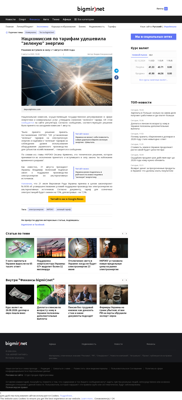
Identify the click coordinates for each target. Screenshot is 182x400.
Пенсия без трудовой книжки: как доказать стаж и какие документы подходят (80, 311)
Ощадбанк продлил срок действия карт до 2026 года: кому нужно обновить (153, 159)
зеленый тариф (64, 209)
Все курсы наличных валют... (153, 79)
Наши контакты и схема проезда (21, 368)
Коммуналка (31, 32)
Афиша (67, 19)
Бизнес (82, 26)
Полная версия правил (17, 387)
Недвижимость (97, 26)
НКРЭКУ (50, 209)
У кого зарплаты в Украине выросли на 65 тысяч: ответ (19, 263)
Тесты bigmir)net (47, 32)
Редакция (45, 368)
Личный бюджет (25, 26)
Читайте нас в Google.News (66, 199)
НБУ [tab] (151, 55)
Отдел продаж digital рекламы (38, 375)
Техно (55, 19)
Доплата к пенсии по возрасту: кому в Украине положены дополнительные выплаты (49, 313)
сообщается (27, 122)
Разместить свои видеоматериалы (90, 368)
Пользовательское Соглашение (126, 368)
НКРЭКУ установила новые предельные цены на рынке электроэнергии (111, 265)
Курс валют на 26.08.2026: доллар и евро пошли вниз (17, 310)
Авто (46, 19)
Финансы (34, 19)
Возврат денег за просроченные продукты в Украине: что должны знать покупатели (153, 169)
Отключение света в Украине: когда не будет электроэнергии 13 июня (82, 265)
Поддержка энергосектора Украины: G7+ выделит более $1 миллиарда (51, 265)
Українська (170, 26)
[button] (122, 233)
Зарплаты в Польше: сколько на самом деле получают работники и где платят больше (153, 114)
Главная (10, 26)
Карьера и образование (63, 26)
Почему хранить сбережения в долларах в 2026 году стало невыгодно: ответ (153, 137)
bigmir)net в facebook (33, 224)
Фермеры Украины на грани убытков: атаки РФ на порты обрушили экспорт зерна (113, 311)
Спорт (22, 19)
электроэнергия (36, 209)
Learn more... (87, 398)
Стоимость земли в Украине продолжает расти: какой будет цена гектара (152, 148)
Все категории (86, 19)
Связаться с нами (61, 368)
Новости (10, 19)
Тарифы (112, 26)
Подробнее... (66, 395)
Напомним (26, 183)
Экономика (42, 26)
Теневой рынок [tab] (139, 55)
